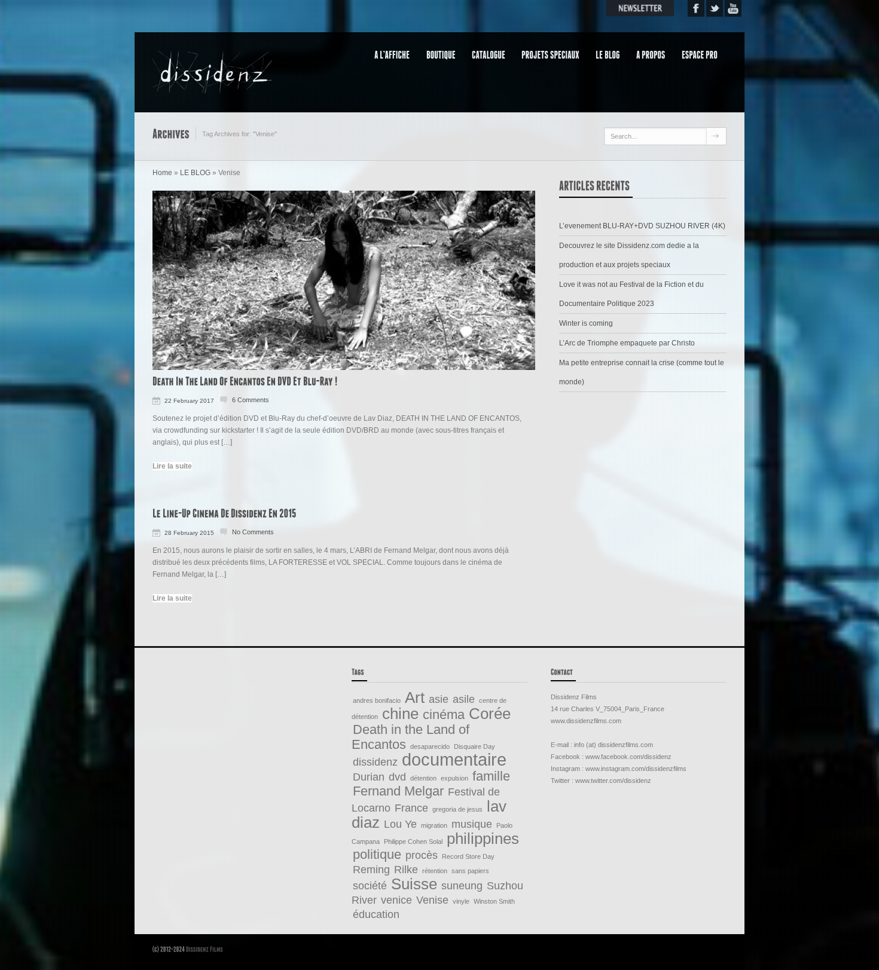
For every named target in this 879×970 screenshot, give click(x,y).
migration (434, 825)
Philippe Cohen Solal (413, 841)
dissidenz (375, 762)
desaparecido (430, 746)
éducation (376, 914)
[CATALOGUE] (493, 54)
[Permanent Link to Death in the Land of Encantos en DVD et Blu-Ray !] (245, 380)
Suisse (414, 884)
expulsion (454, 778)
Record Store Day (468, 856)
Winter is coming (586, 323)
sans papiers (470, 870)
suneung (462, 886)
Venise (432, 900)
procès (421, 855)
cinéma (444, 714)
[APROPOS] (655, 54)
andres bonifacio (377, 700)
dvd (397, 777)
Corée (490, 714)
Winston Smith (494, 901)
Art (415, 697)
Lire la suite (172, 466)
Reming (371, 870)
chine (400, 714)
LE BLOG (195, 173)
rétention (434, 870)
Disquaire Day (474, 746)
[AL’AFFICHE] (396, 54)
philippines (483, 838)
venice (396, 900)
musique (471, 824)
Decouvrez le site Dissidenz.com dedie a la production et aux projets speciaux (629, 255)
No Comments (253, 532)
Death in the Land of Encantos (410, 737)
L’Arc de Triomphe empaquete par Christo (627, 343)
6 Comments (250, 399)
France (411, 808)
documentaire (454, 759)
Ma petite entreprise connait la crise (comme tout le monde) (641, 372)
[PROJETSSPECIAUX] (554, 54)
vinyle (461, 901)
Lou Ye (400, 824)
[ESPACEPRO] (704, 54)
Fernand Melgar (398, 791)
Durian (368, 777)
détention (423, 778)
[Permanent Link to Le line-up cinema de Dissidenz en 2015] (224, 512)
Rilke (406, 870)
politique (377, 854)
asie (438, 699)
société (370, 886)
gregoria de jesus (457, 809)
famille (491, 776)
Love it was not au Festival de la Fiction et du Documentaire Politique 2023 (631, 294)
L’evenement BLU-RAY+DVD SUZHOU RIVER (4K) (642, 226)
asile (464, 699)
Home (162, 173)
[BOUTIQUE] (445, 54)
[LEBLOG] (612, 54)
